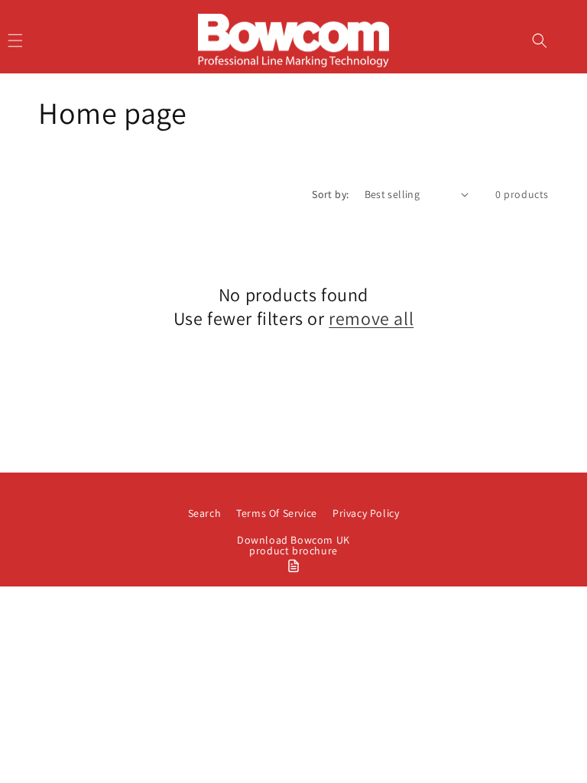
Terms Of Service (276, 513)
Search (205, 513)
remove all (371, 318)
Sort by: (330, 194)
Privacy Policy (365, 513)
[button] (539, 40)
